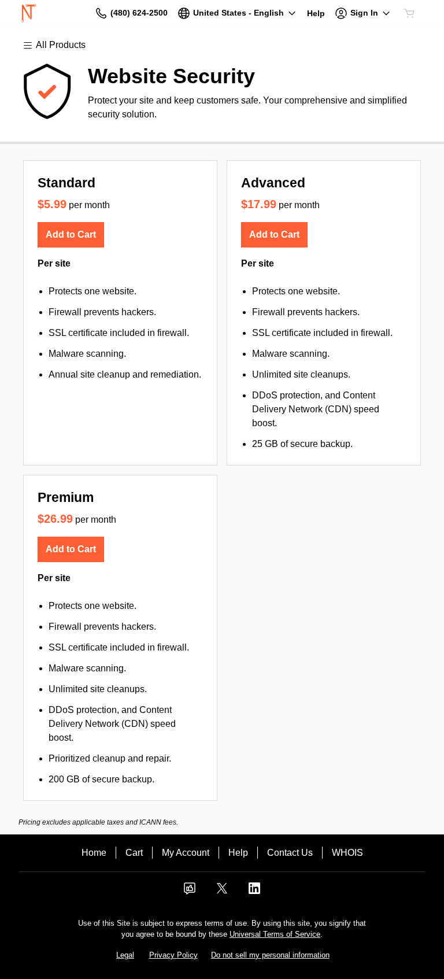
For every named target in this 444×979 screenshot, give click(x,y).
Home (94, 853)
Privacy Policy (173, 955)
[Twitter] (222, 892)
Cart (134, 853)
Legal (125, 955)
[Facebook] (190, 892)
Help (238, 853)
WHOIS (347, 853)
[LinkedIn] (254, 892)
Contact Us (290, 853)
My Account (185, 853)
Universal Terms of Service (275, 934)
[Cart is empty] (409, 13)
